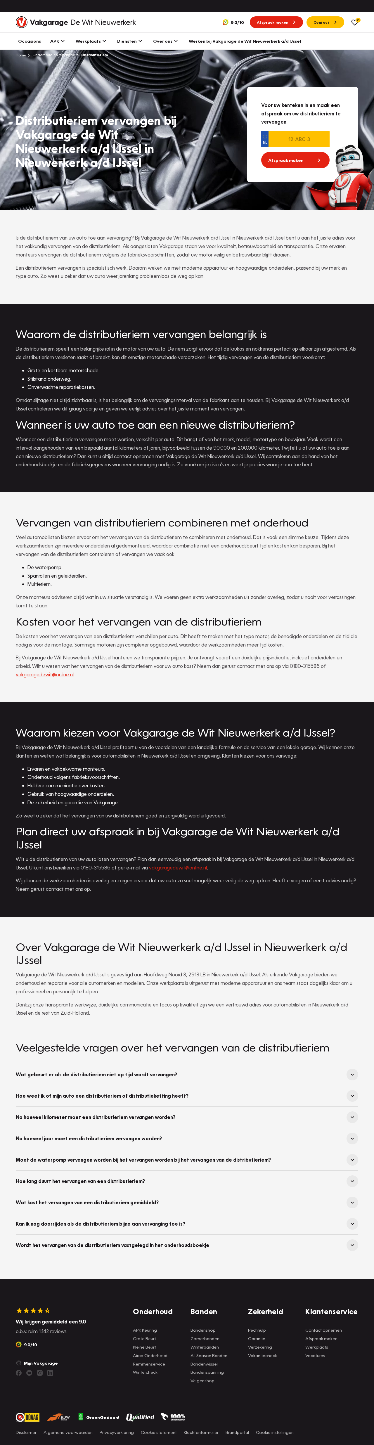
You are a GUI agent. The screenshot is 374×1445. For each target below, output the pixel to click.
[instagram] (40, 1373)
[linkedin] (50, 1373)
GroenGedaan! (102, 1417)
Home (21, 55)
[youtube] (29, 1373)
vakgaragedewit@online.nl (45, 674)
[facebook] (19, 1373)
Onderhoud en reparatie (53, 55)
